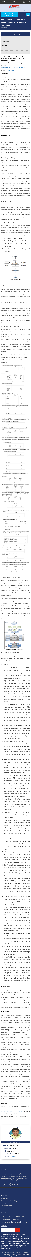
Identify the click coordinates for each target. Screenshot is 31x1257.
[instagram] (29, 2)
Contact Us (3, 1)
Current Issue (6, 1222)
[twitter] (24, 2)
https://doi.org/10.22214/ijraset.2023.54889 (13, 67)
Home (2, 27)
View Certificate (11, 70)
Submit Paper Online (23, 1254)
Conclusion (5, 45)
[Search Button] (17, 1230)
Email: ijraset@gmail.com (14, 1)
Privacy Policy (5, 1198)
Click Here (12, 1157)
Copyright (4, 52)
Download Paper (16, 1142)
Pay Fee (24, 1222)
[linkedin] (26, 2)
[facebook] (21, 2)
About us (10, 1216)
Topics (4, 1225)
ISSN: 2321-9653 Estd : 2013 (9, 14)
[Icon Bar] (28, 14)
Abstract (4, 38)
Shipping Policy (5, 1203)
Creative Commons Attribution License (11, 1111)
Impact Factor (6, 1219)
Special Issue (16, 1222)
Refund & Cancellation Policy (9, 1201)
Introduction (5, 41)
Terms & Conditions (6, 1205)
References (5, 49)
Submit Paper (16, 1219)
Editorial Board (20, 1216)
